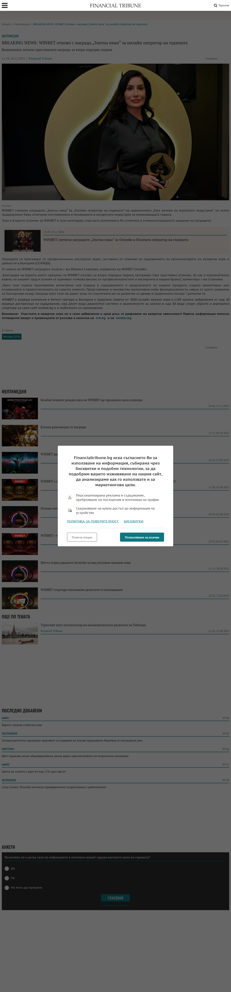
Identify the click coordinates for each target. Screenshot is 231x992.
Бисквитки (133, 521)
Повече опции (82, 537)
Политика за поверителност (93, 521)
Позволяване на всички (142, 537)
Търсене (223, 5)
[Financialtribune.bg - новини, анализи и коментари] (115, 5)
